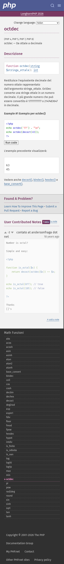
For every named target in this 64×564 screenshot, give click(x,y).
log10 (9, 462)
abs (8, 338)
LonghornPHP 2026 (32, 13)
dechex (10, 396)
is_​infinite (11, 450)
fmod (9, 425)
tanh (8, 516)
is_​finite (10, 446)
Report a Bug (30, 210)
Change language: (24, 22)
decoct (9, 400)
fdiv (8, 417)
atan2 (9, 363)
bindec (9, 376)
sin (7, 499)
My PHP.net (13, 551)
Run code (11, 142)
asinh (9, 355)
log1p (9, 466)
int (35, 70)
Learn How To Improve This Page (24, 206)
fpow (8, 429)
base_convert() (13, 184)
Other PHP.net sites (18, 559)
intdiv (9, 442)
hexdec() (50, 179)
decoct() (27, 179)
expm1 (9, 413)
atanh (9, 367)
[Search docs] (52, 5)
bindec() (38, 179)
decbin (9, 392)
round (9, 495)
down (12, 232)
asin (8, 351)
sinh (8, 504)
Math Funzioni (14, 333)
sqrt (8, 508)
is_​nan (9, 454)
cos (8, 384)
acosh (9, 347)
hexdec (10, 433)
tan (8, 512)
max (8, 471)
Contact (29, 551)
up (6, 232)
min (8, 475)
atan (8, 359)
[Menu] (59, 5)
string (35, 66)
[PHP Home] (9, 5)
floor (8, 421)
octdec (9, 479)
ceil (8, 380)
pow (8, 487)
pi (7, 483)
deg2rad (10, 404)
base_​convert (13, 371)
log (7, 458)
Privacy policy (42, 559)
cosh (8, 388)
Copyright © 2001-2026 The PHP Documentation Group (25, 539)
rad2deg (10, 491)
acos (8, 342)
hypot (9, 437)
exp (8, 409)
